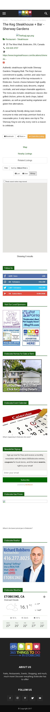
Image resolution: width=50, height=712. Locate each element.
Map (25, 147)
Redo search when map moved (16, 181)
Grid (26, 174)
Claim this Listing (37, 136)
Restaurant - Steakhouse (16, 39)
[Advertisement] (25, 4)
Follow (42, 282)
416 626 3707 (12, 48)
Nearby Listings (25, 153)
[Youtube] (40, 698)
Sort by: (18, 168)
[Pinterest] (25, 698)
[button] (46, 13)
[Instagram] (17, 698)
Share (21, 136)
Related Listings (25, 160)
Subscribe (41, 293)
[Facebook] (10, 698)
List (18, 174)
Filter (6, 168)
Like (43, 276)
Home (5, 20)
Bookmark (10, 136)
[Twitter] (32, 698)
